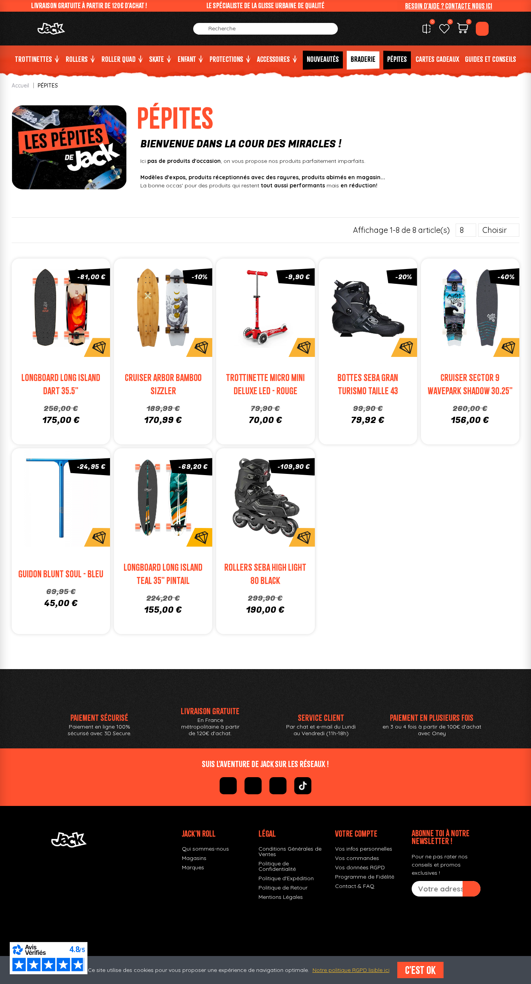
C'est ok (420, 970)
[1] (471, 889)
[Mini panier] (462, 29)
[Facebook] (228, 785)
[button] (448, 6)
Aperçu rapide (87, 309)
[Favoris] (444, 29)
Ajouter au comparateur (35, 309)
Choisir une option (70, 325)
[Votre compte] (482, 29)
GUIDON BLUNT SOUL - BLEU (60, 574)
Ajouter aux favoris (52, 309)
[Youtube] (277, 785)
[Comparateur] (426, 29)
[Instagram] (253, 785)
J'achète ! (172, 325)
